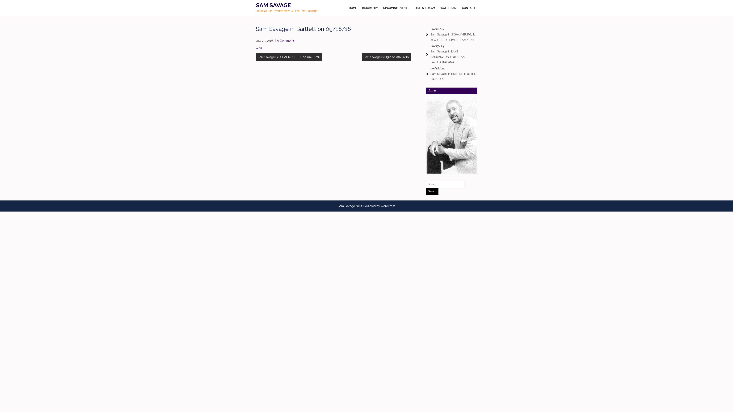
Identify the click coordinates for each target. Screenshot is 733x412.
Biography (370, 8)
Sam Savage (273, 5)
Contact (468, 8)
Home (353, 8)
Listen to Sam (425, 8)
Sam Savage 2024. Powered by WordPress (366, 206)
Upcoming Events (396, 8)
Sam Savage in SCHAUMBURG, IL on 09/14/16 (289, 57)
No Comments (285, 40)
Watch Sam (448, 8)
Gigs (259, 48)
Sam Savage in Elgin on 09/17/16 (386, 57)
